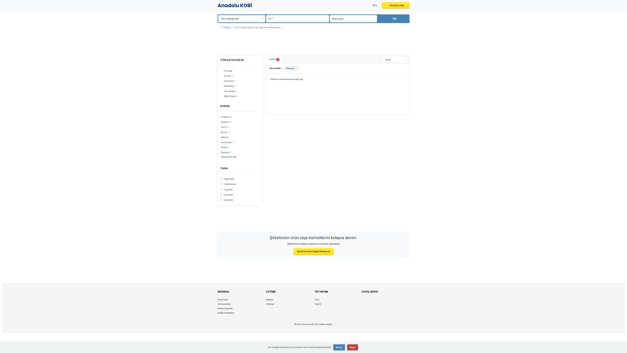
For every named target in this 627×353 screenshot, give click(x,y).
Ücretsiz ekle (396, 5)
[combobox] (241, 18)
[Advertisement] (313, 42)
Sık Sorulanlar (224, 304)
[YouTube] (386, 301)
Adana (225, 137)
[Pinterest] (382, 301)
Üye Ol (318, 304)
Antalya (226, 152)
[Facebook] (364, 301)
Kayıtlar (273, 59)
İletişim (269, 299)
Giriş (317, 299)
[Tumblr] (391, 301)
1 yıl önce (228, 200)
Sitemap (270, 304)
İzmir (225, 127)
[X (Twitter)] (368, 301)
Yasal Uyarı (222, 299)
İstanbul (226, 117)
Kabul (339, 347)
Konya (225, 147)
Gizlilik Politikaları (225, 312)
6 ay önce (228, 194)
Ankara (226, 122)
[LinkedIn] (377, 301)
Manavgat (290, 68)
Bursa (225, 132)
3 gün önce (229, 178)
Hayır (352, 347)
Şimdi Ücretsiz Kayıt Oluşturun (313, 251)
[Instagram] (373, 301)
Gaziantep (227, 142)
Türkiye (226, 27)
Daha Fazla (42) (228, 156)
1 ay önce (228, 189)
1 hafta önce (230, 184)
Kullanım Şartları (225, 308)
